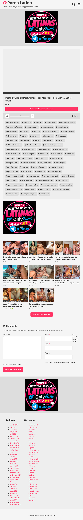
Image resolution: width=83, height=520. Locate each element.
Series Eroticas (34, 491)
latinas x (37, 140)
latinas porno (12, 140)
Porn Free (32, 477)
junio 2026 (13, 429)
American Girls (33, 425)
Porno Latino (33, 489)
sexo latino (30, 189)
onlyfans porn (60, 163)
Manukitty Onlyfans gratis (53, 145)
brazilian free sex (68, 131)
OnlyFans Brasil (13, 123)
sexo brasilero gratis (15, 189)
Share (75, 116)
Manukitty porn (13, 149)
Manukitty (27, 123)
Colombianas (33, 427)
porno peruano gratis (15, 185)
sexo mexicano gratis (62, 189)
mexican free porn (60, 149)
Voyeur (31, 495)
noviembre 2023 (15, 505)
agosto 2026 (14, 425)
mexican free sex (14, 154)
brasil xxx (25, 131)
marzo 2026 (14, 436)
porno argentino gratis (15, 176)
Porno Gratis (33, 486)
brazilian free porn (51, 131)
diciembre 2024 (15, 473)
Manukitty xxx (45, 149)
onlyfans (39, 123)
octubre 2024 (14, 477)
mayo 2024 (14, 491)
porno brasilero (33, 176)
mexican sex (43, 154)
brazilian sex (12, 136)
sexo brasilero (67, 185)
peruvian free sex (56, 167)
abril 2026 (13, 434)
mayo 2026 (14, 432)
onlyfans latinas (45, 163)
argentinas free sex (15, 127)
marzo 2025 (14, 466)
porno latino (12, 180)
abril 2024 (13, 493)
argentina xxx (51, 123)
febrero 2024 (14, 498)
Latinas (31, 438)
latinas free (35, 136)
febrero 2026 (14, 438)
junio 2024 (13, 489)
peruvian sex (26, 171)
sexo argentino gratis (50, 185)
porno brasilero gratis (51, 176)
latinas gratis (48, 136)
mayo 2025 (14, 461)
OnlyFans (32, 443)
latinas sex (26, 140)
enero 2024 (14, 500)
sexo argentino (32, 185)
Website (47, 353)
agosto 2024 (14, 484)
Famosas (32, 429)
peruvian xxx (40, 171)
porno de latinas (68, 176)
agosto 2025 (14, 454)
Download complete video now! (42, 109)
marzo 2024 (14, 495)
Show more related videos (41, 314)
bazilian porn (12, 131)
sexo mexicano (44, 189)
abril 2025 (13, 464)
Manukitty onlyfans (33, 145)
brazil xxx (36, 131)
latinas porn (62, 136)
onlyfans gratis (56, 158)
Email (47, 344)
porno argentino (55, 171)
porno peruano (63, 180)
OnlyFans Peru (33, 464)
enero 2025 (14, 470)
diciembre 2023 (15, 502)
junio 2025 (13, 459)
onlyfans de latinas (25, 158)
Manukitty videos (29, 149)
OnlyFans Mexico (34, 461)
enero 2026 (14, 441)
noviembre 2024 (15, 475)
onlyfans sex (12, 167)
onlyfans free (41, 158)
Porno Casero (33, 479)
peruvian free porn (39, 167)
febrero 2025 (14, 468)
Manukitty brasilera (14, 145)
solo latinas (45, 194)
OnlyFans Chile (33, 452)
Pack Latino (32, 470)
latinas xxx (48, 140)
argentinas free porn (68, 123)
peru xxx (25, 167)
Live (30, 441)
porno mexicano (27, 180)
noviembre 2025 (15, 445)
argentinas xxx (62, 127)
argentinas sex (47, 127)
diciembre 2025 (15, 443)
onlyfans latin (13, 163)
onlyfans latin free (28, 163)
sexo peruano (13, 194)
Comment (6, 334)
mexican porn (29, 154)
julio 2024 (13, 486)
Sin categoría (33, 493)
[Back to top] (76, 513)
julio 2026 (13, 427)
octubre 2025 (14, 448)
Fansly (31, 432)
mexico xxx (70, 154)
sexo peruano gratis (29, 194)
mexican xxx (57, 154)
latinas (24, 136)
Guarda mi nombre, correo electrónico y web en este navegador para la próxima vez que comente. (41, 350)
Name (47, 334)
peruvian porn (13, 171)
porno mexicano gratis (45, 180)
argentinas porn (32, 127)
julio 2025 (13, 457)
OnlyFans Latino (34, 459)
